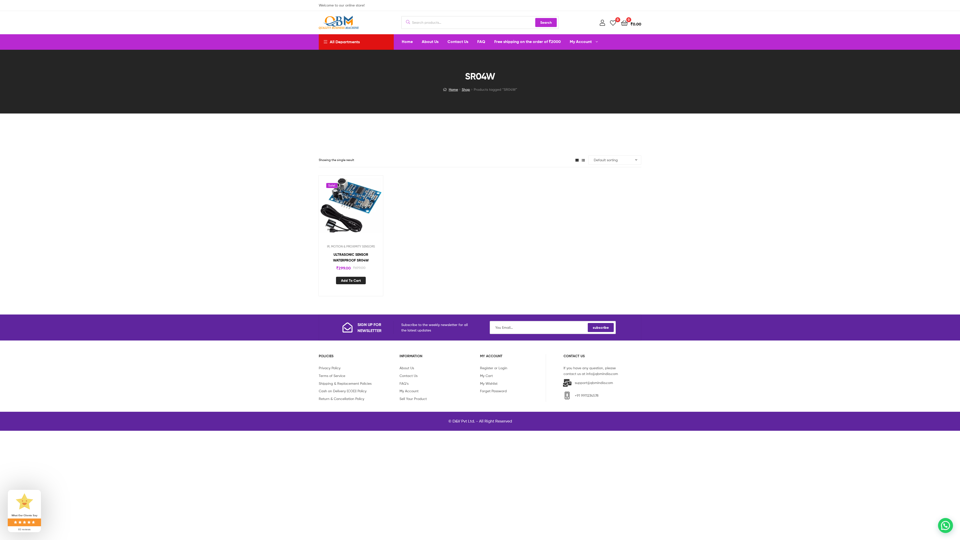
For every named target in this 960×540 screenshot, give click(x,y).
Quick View (357, 211)
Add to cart (351, 280)
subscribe (601, 327)
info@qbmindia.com (602, 374)
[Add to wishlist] (344, 211)
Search (546, 22)
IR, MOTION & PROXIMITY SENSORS (351, 246)
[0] (613, 23)
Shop (466, 89)
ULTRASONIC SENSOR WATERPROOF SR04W (351, 257)
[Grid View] (577, 160)
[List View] (583, 160)
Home (453, 89)
